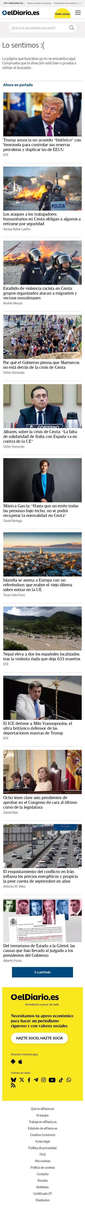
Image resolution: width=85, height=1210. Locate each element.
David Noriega (12, 521)
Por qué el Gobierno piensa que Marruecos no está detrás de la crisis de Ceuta (41, 365)
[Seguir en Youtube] (52, 1080)
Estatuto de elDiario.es (42, 1128)
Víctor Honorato (14, 372)
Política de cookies (43, 1167)
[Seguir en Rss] (13, 1085)
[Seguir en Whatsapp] (68, 1080)
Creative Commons (42, 1135)
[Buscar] (72, 27)
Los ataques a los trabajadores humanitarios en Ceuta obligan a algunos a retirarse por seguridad (42, 218)
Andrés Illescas (12, 303)
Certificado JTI (42, 1193)
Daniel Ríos (10, 812)
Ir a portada (42, 972)
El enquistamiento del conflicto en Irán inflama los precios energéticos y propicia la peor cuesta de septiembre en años (40, 876)
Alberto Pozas (12, 960)
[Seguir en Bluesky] (13, 1080)
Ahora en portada (18, 85)
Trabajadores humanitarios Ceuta (68, 3)
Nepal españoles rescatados (39, 3)
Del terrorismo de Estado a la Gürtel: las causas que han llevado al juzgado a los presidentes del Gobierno (39, 950)
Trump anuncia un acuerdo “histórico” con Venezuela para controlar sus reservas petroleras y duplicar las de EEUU (42, 144)
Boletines (42, 1187)
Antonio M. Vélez (14, 886)
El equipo (42, 1115)
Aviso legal (42, 1141)
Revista (43, 1180)
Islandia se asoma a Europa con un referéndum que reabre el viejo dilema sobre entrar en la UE (37, 584)
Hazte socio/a (62, 14)
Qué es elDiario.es (42, 1109)
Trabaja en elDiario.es (42, 1122)
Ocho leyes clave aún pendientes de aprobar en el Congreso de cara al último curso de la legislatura (40, 802)
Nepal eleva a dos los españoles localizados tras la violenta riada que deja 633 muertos (41, 656)
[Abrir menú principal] (78, 13)
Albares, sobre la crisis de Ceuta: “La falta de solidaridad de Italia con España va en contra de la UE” (40, 436)
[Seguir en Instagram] (43, 1080)
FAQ (43, 1154)
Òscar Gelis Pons (14, 595)
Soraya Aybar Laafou (17, 229)
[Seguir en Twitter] (21, 1080)
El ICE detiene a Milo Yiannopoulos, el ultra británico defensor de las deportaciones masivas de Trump (37, 728)
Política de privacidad (42, 1148)
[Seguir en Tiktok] (61, 1080)
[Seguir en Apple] (20, 1061)
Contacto (43, 1174)
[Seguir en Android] (13, 1061)
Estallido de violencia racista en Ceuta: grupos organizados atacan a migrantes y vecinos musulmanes (40, 293)
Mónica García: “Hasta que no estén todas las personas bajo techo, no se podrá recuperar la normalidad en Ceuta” (40, 510)
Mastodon (42, 1200)
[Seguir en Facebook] (29, 1080)
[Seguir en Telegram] (36, 1080)
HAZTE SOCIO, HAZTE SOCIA (39, 1038)
